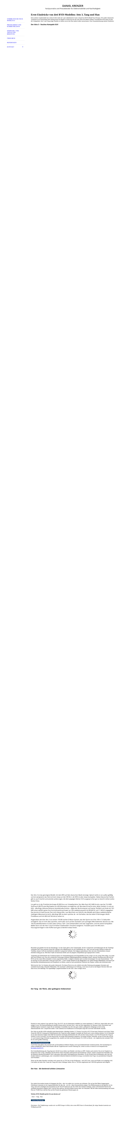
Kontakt (10, 47)
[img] (15, 9)
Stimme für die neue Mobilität (15, 19)
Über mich (11, 38)
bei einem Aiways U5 (37, 1048)
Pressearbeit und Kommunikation (14, 25)
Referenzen (11, 42)
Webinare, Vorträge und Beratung (13, 32)
